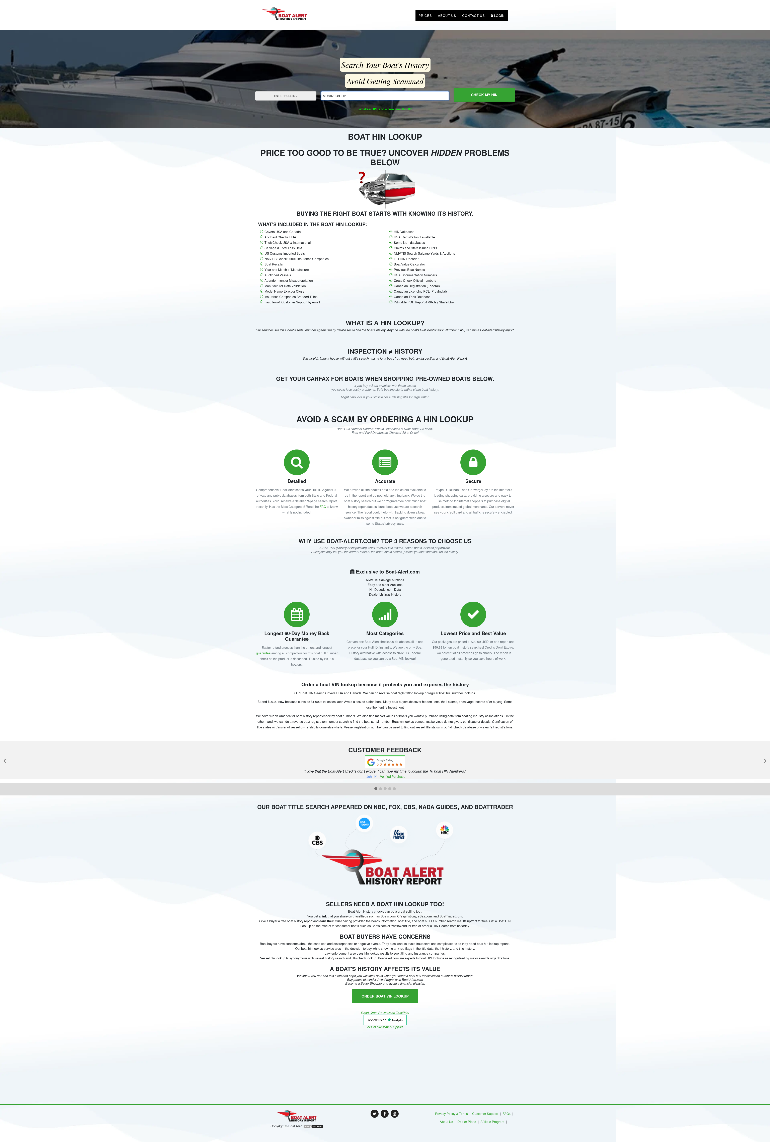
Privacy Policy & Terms (451, 1113)
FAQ (323, 506)
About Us (447, 15)
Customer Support (485, 1113)
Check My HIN (484, 94)
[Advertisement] (385, 1057)
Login (499, 15)
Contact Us (473, 15)
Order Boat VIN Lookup (385, 996)
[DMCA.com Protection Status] (313, 1126)
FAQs (507, 1113)
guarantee (263, 653)
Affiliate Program (492, 1121)
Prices (425, 15)
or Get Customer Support (385, 1027)
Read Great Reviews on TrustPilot (385, 1012)
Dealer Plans (466, 1121)
